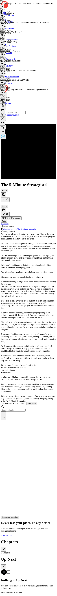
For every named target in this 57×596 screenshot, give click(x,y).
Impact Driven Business (10, 51)
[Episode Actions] (2, 132)
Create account (7, 535)
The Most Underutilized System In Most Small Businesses (24, 22)
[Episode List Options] (3, 418)
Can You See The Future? (11, 32)
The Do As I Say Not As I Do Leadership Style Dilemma (24, 89)
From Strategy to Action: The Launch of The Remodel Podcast (26, 3)
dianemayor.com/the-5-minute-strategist (19, 229)
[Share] (2, 106)
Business (4, 224)
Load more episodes (10, 517)
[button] (46, 184)
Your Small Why (7, 13)
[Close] (3, 549)
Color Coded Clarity (8, 42)
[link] (28, 112)
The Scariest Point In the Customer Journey (18, 70)
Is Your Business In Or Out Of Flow (15, 80)
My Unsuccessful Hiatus (10, 61)
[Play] (3, 136)
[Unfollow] (5, 199)
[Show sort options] (3, 414)
